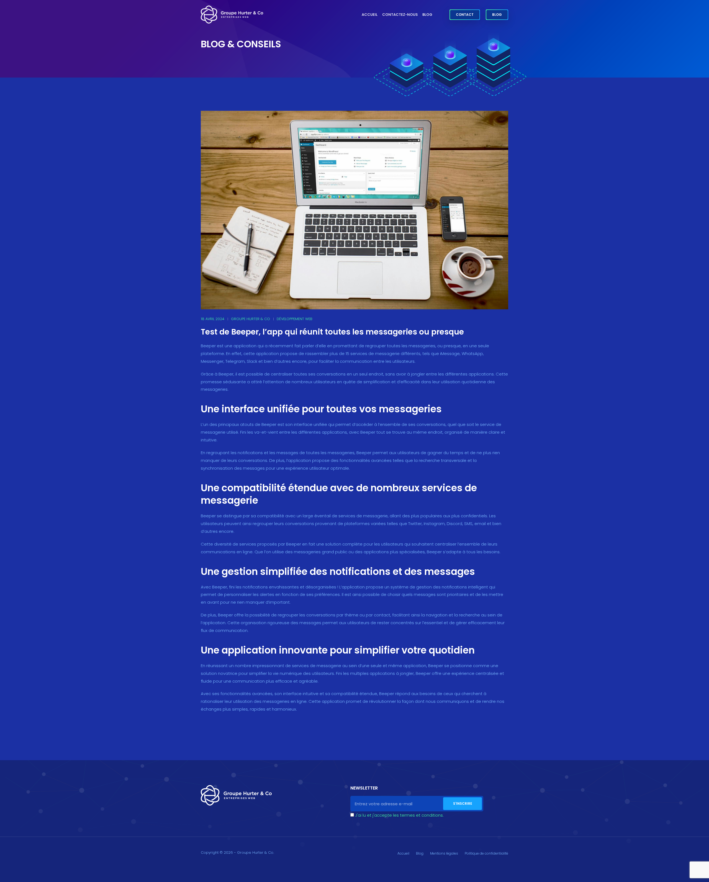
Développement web (294, 319)
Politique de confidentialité (486, 853)
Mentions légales (444, 853)
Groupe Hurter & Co (250, 319)
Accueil (369, 14)
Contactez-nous (400, 14)
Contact (465, 14)
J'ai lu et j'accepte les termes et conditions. (399, 815)
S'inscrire (462, 803)
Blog (427, 14)
